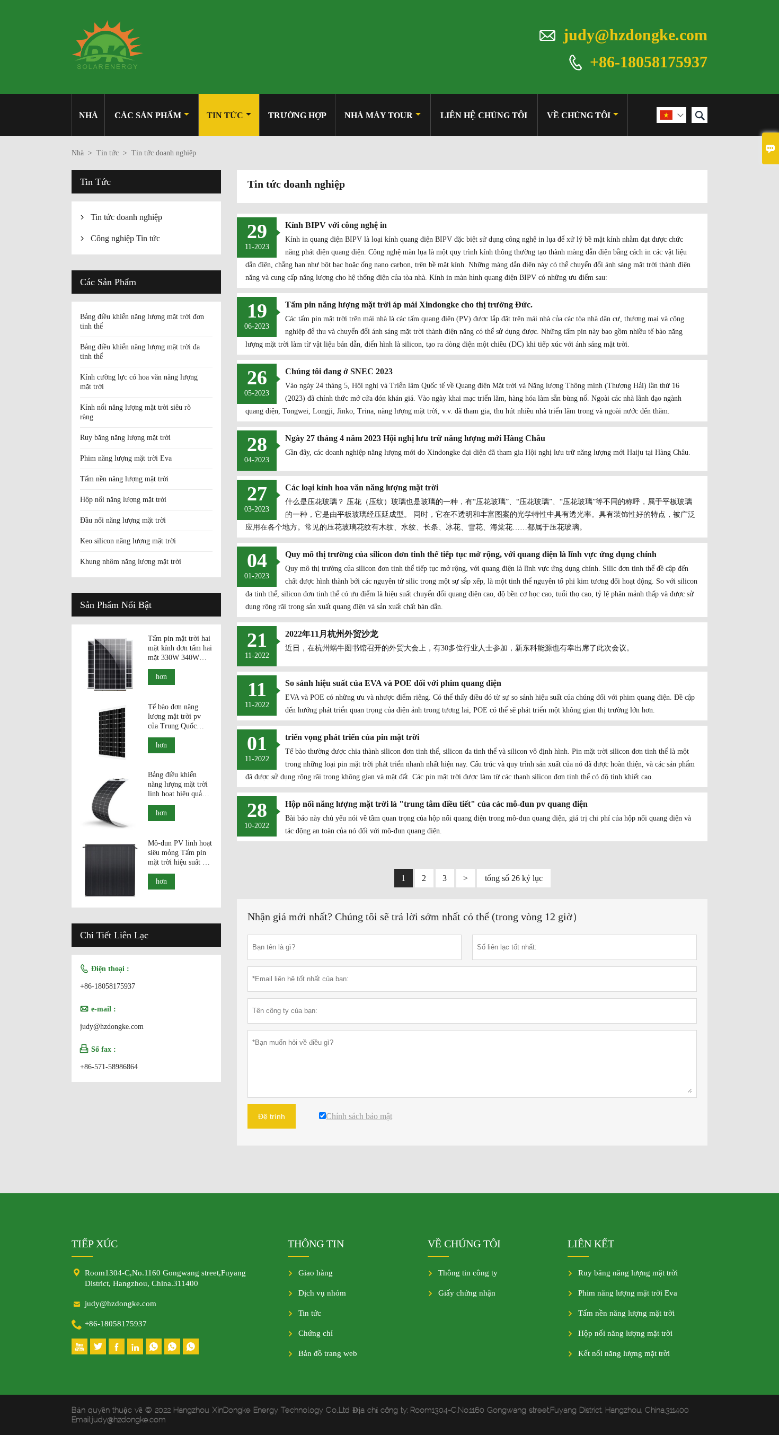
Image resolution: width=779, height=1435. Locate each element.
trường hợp (297, 115)
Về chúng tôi (578, 115)
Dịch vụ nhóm (322, 1293)
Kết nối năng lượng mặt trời (624, 1353)
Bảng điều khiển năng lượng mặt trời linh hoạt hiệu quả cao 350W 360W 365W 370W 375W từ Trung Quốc (178, 785)
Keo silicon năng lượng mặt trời (128, 541)
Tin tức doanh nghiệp (126, 217)
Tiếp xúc (95, 1243)
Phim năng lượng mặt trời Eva (126, 458)
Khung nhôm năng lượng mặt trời (130, 562)
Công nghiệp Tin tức (125, 238)
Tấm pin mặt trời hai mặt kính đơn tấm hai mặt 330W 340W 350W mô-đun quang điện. (180, 649)
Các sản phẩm (147, 115)
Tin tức (225, 115)
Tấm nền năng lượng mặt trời (124, 479)
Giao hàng (315, 1273)
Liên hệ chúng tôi (483, 115)
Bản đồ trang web (327, 1353)
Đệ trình (271, 1116)
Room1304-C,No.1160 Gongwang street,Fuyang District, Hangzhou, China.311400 (165, 1278)
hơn (161, 677)
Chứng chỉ (315, 1333)
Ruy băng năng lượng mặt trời (125, 438)
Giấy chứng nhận (466, 1293)
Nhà (88, 115)
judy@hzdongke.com (635, 34)
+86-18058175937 (648, 61)
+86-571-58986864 (109, 1067)
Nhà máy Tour (378, 115)
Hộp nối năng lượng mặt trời (123, 500)
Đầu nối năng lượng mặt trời (123, 520)
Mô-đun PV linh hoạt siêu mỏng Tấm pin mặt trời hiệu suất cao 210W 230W (180, 853)
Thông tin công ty (468, 1273)
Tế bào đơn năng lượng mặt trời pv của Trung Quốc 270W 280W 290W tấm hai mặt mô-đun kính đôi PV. (178, 717)
